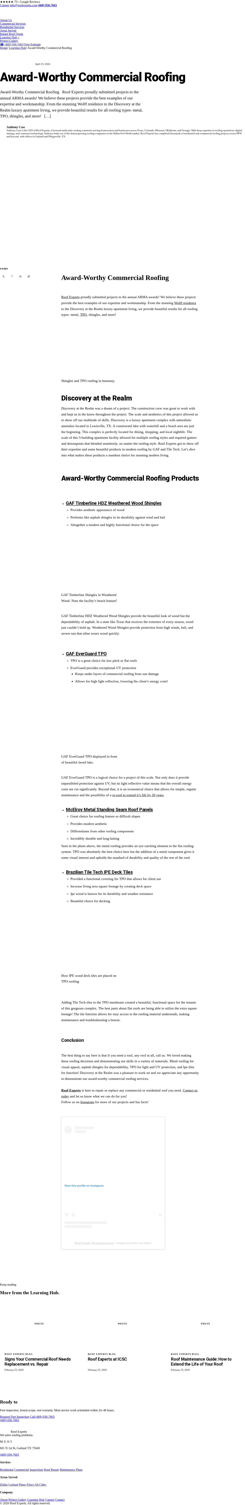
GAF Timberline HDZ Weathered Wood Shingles (114, 503)
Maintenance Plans (71, 1469)
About (4, 1499)
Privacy (55, 1503)
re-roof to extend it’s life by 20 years (137, 795)
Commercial (21, 1469)
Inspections (36, 1469)
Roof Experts (70, 297)
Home (3, 48)
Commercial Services (13, 23)
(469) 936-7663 (12, 44)
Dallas (4, 1484)
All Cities (40, 1484)
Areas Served (8, 30)
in (20, 276)
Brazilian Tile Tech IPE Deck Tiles (99, 872)
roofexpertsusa (104, 1243)
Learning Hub (17, 48)
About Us (6, 20)
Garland (13, 1484)
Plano (22, 1484)
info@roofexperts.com (23, 5)
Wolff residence (185, 303)
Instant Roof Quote (11, 34)
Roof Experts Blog (16, 64)
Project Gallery (9, 40)
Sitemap (69, 1503)
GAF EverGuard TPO (86, 653)
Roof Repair (51, 1469)
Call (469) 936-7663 (42, 1416)
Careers (4, 5)
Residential (6, 1469)
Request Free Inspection (14, 1416)
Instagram (87, 1102)
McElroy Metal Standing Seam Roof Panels (109, 809)
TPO (83, 315)
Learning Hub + (10, 37)
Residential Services (12, 27)
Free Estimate (32, 44)
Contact (60, 1499)
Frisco (30, 1484)
